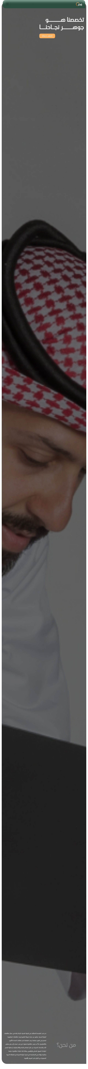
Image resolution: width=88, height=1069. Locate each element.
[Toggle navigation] (7, 4)
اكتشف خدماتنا (47, 36)
